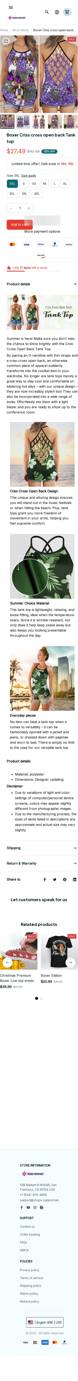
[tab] (36, 998)
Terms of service (31, 1278)
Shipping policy (30, 1285)
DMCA (24, 1250)
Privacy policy (29, 1270)
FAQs (23, 1242)
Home (4, 30)
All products (21, 30)
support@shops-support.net (39, 1200)
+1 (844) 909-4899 (33, 1194)
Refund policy (29, 1301)
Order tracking (30, 1234)
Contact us (27, 1226)
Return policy (29, 1293)
